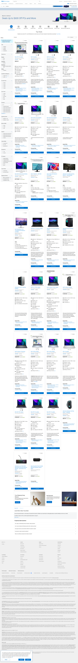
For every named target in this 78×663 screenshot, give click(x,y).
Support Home (41, 543)
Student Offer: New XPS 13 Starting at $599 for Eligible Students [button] (21, 88)
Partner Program (41, 561)
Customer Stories (22, 567)
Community (59, 543)
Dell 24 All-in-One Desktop (36, 117)
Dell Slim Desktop (66, 117)
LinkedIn (59, 548)
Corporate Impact (22, 566)
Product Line (3, 54)
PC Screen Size (3, 80)
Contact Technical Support (42, 545)
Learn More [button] (16, 94)
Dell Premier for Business (73, 3)
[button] (61, 1)
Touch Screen (3, 168)
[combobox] (26, 1)
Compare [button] (25, 40)
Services (3, 561)
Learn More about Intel (74, 6)
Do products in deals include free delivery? (21, 531)
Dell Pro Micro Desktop (19, 117)
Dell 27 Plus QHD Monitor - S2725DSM (52, 174)
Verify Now (24, 83)
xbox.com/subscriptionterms (36, 601)
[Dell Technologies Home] (5, 1)
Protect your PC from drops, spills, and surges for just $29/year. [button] (21, 90)
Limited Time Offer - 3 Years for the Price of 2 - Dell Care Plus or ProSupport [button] (37, 146)
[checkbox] (4, 46)
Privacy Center (60, 564)
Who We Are (22, 556)
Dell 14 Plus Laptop (35, 351)
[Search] (10, 104)
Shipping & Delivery (4, 175)
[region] (39, 9)
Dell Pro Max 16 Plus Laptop (52, 287)
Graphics (2, 131)
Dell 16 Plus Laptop (51, 351)
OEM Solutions (41, 559)
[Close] (31, 651)
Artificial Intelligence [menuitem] (4, 3)
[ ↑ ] (25, 643)
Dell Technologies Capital (23, 559)
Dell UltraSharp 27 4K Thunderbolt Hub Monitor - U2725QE (20, 230)
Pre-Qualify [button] (20, 94)
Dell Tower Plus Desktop (52, 117)
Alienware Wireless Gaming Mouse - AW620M (68, 411)
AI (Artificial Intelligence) (5, 73)
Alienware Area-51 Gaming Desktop (20, 288)
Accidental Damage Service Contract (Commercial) (46, 588)
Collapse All (21, 508)
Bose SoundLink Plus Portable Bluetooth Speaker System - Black (37, 467)
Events (58, 559)
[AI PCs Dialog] (6, 77)
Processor (3, 102)
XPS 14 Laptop (66, 351)
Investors (21, 561)
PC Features (3, 156)
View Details (37, 199)
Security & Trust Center (61, 566)
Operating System (4, 116)
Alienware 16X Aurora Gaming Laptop (53, 229)
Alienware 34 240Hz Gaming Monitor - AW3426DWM (68, 174)
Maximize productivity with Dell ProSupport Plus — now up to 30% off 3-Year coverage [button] (21, 146)
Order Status (22, 545)
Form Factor (3, 91)
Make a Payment (22, 550)
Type (2, 44)
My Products (22, 548)
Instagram (59, 550)
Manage (6, 659)
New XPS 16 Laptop (35, 412)
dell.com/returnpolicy (56, 577)
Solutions (3, 559)
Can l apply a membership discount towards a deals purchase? (25, 523)
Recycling (21, 564)
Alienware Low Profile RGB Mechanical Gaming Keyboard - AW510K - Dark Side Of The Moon (21, 468)
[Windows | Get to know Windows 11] (58, 6)
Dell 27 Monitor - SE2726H (36, 173)
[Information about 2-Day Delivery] (10, 177)
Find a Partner (41, 556)
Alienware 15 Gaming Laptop (37, 228)
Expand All (16, 508)
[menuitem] (11, 4)
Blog (58, 556)
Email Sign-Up (59, 561)
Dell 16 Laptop (34, 56)
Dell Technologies (4, 570)
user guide (21, 592)
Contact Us (59, 545)
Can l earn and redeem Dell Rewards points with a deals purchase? (25, 526)
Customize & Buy (21, 96)
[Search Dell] (39, 1)
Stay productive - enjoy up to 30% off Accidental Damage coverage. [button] (52, 88)
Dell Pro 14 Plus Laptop (35, 287)
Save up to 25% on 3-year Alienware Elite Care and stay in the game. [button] (37, 260)
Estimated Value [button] (17, 121)
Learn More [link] (17, 502)
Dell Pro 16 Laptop (50, 56)
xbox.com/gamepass (9, 602)
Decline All (21, 659)
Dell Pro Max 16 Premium (20, 351)
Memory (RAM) (3, 123)
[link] (66, 1)
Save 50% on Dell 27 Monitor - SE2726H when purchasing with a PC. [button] (37, 88)
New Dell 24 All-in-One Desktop (21, 173)
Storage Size (3, 149)
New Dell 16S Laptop (19, 412)
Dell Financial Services (21, 570)
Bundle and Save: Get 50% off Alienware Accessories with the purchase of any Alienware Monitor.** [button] (69, 424)
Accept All (28, 659)
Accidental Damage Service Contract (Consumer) (23, 588)
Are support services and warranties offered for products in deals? (25, 528)
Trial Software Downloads (61, 567)
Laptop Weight (3, 141)
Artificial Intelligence (4, 556)
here (4, 606)
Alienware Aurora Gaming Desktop (68, 229)
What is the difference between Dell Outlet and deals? (23, 533)
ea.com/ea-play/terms (16, 602)
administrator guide (41, 592)
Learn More (35, 381)
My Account (22, 543)
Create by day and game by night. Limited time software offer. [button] (53, 440)
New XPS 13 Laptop (19, 56)
